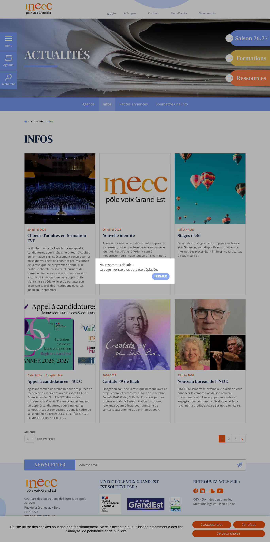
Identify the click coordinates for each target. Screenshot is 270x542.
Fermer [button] (160, 276)
